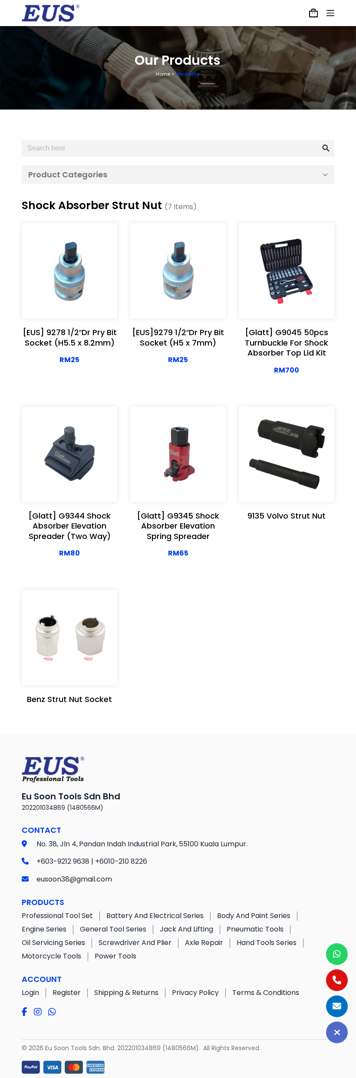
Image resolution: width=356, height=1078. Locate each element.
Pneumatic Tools (255, 929)
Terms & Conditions (265, 993)
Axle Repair (204, 943)
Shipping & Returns (126, 993)
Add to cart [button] (69, 303)
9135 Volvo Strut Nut (286, 515)
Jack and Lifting (186, 929)
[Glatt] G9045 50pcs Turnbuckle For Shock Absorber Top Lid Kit (286, 342)
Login (30, 993)
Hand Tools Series (267, 943)
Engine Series (44, 929)
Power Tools (115, 956)
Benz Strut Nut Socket (69, 699)
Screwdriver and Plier (135, 943)
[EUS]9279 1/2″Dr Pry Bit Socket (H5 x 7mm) (178, 337)
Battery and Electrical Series (155, 916)
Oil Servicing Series (53, 943)
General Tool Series (113, 929)
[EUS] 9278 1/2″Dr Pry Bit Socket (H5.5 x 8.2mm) (70, 337)
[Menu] (330, 13)
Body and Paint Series (253, 916)
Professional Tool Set (57, 916)
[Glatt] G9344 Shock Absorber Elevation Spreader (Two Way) (69, 526)
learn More (69, 281)
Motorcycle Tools (51, 956)
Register (67, 993)
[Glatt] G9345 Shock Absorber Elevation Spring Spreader (178, 526)
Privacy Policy (195, 993)
